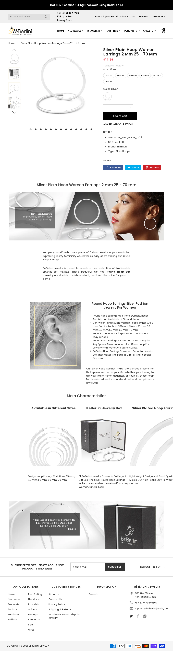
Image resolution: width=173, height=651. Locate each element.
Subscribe (114, 566)
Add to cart (120, 116)
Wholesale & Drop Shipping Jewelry (64, 616)
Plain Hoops (123, 151)
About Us (53, 594)
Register (159, 16)
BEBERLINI (122, 146)
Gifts (31, 629)
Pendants (130, 30)
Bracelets (94, 30)
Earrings (112, 30)
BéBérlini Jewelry (39, 645)
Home (60, 30)
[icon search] (46, 17)
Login (143, 16)
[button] (14, 50)
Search (93, 594)
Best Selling (35, 594)
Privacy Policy (56, 604)
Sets (30, 624)
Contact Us (55, 599)
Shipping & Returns (59, 609)
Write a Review (114, 65)
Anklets (148, 30)
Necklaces (74, 30)
